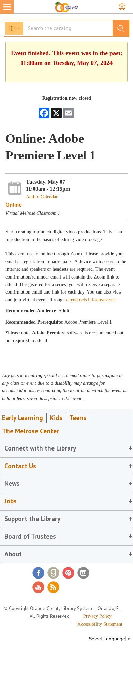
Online (13, 205)
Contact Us (20, 466)
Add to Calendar (42, 196)
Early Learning (22, 418)
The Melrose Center (30, 431)
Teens (77, 418)
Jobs (10, 501)
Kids (56, 418)
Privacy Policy (97, 616)
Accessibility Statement (99, 624)
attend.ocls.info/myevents (90, 299)
